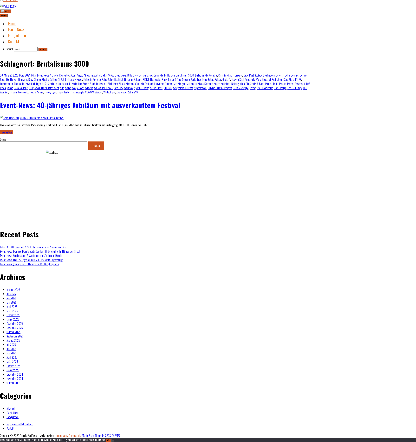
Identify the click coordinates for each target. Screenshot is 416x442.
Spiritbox (128, 88)
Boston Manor (145, 75)
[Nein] (113, 441)
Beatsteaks (120, 75)
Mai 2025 (11, 353)
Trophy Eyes (50, 92)
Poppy (290, 84)
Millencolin (192, 84)
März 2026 (12, 311)
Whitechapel (109, 92)
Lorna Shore (119, 84)
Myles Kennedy (205, 84)
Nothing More (238, 84)
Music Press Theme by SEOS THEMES (101, 435)
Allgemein (11, 408)
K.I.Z (44, 84)
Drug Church (34, 79)
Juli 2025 (11, 345)
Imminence (5, 84)
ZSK (136, 92)
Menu (3, 15)
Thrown (13, 92)
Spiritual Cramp (141, 88)
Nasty (217, 84)
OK (108, 440)
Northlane (225, 84)
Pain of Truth (271, 84)
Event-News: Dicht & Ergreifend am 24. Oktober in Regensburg (31, 260)
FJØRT (146, 79)
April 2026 (11, 306)
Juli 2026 (11, 294)
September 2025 (14, 336)
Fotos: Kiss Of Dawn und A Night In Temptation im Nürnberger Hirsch (34, 247)
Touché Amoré (36, 92)
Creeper (238, 75)
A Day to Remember (59, 75)
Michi (33, 75)
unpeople (80, 92)
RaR (308, 84)
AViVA (111, 75)
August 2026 (13, 290)
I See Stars (288, 79)
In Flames (16, 84)
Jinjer (38, 84)
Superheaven (200, 88)
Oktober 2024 (13, 383)
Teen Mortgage (240, 88)
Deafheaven (269, 75)
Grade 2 (226, 79)
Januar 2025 (12, 370)
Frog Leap (202, 79)
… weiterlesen (6, 132)
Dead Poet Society (252, 75)
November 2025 (14, 328)
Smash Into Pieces (103, 88)
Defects (280, 75)
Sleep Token (78, 88)
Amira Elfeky (100, 75)
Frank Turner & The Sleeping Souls (179, 79)
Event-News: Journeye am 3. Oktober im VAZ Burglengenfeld (29, 264)
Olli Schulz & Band (255, 84)
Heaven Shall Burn (240, 79)
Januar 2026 (12, 319)
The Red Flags (294, 88)
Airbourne (88, 75)
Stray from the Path (183, 88)
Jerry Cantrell (28, 84)
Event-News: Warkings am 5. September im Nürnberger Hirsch (31, 255)
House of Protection (272, 79)
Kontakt (10, 428)
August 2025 (13, 340)
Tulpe (60, 92)
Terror (252, 88)
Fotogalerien (12, 417)
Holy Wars (256, 79)
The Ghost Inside (265, 88)
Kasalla (50, 84)
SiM (62, 88)
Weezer (98, 92)
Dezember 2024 (14, 374)
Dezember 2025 (14, 323)
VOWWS (89, 92)
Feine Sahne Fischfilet (112, 79)
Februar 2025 (13, 366)
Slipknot (89, 88)
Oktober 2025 (13, 332)
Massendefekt (133, 84)
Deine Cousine (292, 75)
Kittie (58, 84)
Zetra (130, 92)
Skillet (68, 88)
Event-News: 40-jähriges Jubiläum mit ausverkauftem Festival (90, 105)
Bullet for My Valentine (206, 75)
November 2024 (14, 378)
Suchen (3, 139)
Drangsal (22, 79)
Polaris (282, 84)
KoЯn (74, 84)
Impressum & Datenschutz (19, 424)
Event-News (43, 75)
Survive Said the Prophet (220, 88)
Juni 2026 (11, 298)
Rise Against (6, 88)
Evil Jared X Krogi (73, 79)
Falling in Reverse (92, 79)
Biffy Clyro (132, 75)
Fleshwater (155, 79)
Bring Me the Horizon (164, 75)
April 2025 (11, 357)
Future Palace (214, 79)
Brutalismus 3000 (185, 75)
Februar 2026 (13, 315)
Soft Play (118, 88)
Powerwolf (299, 84)
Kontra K (66, 84)
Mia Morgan (179, 84)
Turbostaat (69, 92)
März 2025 (12, 361)
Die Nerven (11, 79)
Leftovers (100, 84)
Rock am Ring (21, 88)
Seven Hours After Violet (46, 88)
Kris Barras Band (86, 84)
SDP (31, 88)
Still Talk (168, 88)
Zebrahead (121, 92)
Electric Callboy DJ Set (53, 79)
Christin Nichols (226, 75)
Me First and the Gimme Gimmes (156, 84)
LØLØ (109, 84)
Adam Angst (77, 75)
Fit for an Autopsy (133, 79)
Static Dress (156, 88)
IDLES (298, 79)
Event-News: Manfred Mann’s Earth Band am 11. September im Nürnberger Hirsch (40, 251)
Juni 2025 (11, 349)
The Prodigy (280, 88)
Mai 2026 (11, 302)
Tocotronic (23, 92)
